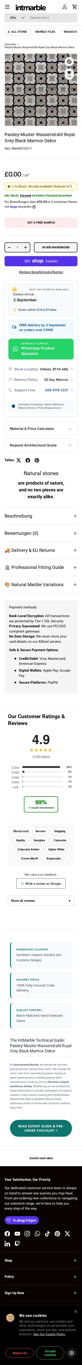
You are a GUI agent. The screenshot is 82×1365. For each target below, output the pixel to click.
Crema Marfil (29, 858)
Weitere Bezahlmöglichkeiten (41, 272)
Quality (20, 840)
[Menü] (7, 7)
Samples (39, 840)
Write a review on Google (41, 883)
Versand (25, 195)
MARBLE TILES (45, 31)
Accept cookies (50, 1353)
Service (41, 831)
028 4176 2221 (56, 390)
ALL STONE (19, 31)
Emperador (53, 858)
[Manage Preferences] (72, 1353)
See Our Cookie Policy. (49, 1334)
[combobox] (41, 17)
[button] (75, 7)
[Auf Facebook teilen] (27, 460)
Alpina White (56, 849)
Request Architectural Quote (33, 445)
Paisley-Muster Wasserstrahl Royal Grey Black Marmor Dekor (39, 47)
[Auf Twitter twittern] (18, 460)
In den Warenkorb (55, 247)
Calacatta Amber (29, 849)
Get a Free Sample (41, 222)
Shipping (59, 831)
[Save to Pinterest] (69, 61)
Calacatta (60, 840)
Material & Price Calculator (32, 428)
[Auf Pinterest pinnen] (36, 460)
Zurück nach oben (41, 1158)
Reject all (20, 1353)
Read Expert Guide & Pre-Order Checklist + (41, 1128)
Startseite (10, 44)
